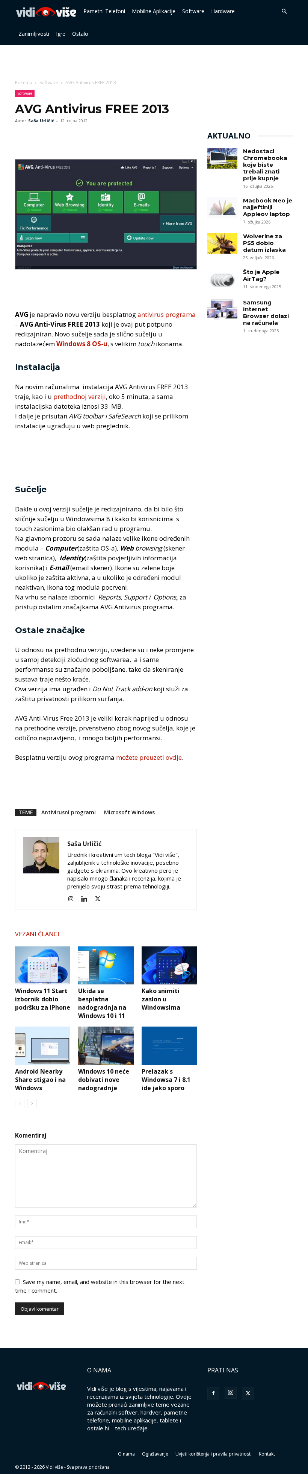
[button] (284, 11)
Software (193, 11)
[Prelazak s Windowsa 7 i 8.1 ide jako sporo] (169, 1046)
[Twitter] (39, 137)
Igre (60, 33)
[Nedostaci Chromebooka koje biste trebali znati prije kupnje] (222, 158)
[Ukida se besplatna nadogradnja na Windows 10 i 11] (105, 965)
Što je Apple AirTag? (261, 275)
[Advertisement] (154, 61)
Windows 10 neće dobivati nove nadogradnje (103, 1079)
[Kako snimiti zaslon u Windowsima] (169, 965)
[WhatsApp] (57, 137)
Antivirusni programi (68, 812)
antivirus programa (166, 314)
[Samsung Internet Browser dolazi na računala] (222, 309)
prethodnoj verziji (79, 396)
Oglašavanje (155, 1454)
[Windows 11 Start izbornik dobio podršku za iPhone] (42, 965)
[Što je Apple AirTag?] (222, 279)
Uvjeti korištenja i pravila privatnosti (213, 1454)
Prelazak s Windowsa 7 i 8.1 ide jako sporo (166, 1079)
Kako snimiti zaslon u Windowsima (161, 999)
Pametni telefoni (104, 11)
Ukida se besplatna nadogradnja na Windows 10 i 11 (102, 1003)
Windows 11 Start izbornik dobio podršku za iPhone (42, 999)
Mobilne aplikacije (153, 11)
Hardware (223, 11)
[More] (75, 137)
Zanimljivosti (33, 33)
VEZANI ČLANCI (37, 934)
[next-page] (31, 1103)
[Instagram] (73, 899)
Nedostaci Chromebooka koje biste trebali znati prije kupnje (265, 165)
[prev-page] (19, 1103)
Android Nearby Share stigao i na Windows (40, 1079)
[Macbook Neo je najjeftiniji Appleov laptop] (222, 207)
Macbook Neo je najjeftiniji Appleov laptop (267, 207)
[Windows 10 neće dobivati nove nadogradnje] (105, 1046)
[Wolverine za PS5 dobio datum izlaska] (222, 243)
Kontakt (267, 1454)
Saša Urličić (41, 120)
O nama (126, 1454)
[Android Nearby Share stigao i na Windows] (42, 1046)
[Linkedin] (87, 899)
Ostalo (80, 33)
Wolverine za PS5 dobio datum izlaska (264, 243)
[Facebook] (22, 137)
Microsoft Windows (129, 812)
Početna (23, 82)
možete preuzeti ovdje (149, 757)
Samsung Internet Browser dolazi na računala (266, 312)
